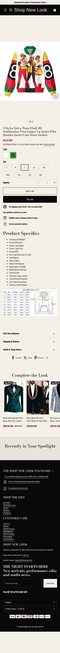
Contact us (6, 523)
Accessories (7, 513)
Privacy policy (7, 536)
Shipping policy (8, 531)
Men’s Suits (6, 510)
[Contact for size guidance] (5, 489)
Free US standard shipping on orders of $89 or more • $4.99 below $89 (26, 476)
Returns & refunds (8, 534)
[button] (5, 10)
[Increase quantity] (54, 182)
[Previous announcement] (3, 2)
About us (5, 526)
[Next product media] (32, 121)
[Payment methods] (5, 482)
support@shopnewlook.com (23, 560)
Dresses (5, 508)
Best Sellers (6, 502)
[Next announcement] (56, 2)
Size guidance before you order (18, 488)
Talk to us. (26, 555)
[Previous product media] (27, 121)
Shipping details (49, 144)
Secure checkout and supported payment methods (24, 481)
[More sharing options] (47, 358)
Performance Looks (9, 505)
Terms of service (8, 539)
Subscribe (50, 583)
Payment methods (8, 529)
